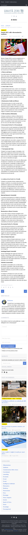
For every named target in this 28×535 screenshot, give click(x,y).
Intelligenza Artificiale (6, 398)
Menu (15, 20)
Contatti (7, 2)
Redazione (5, 36)
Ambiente (8, 25)
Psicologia (5, 495)
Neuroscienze (6, 490)
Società (5, 500)
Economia (5, 476)
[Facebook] (12, 16)
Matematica (6, 486)
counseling (6, 474)
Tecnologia (18, 398)
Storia (4, 504)
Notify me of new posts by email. (10, 350)
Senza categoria (7, 497)
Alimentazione (7, 465)
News (14, 398)
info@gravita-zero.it (8, 529)
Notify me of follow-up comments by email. (12, 348)
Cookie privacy (13, 2)
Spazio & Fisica (7, 502)
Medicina (5, 488)
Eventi (4, 479)
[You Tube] (16, 16)
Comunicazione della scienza (10, 469)
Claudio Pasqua (7, 404)
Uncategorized (7, 509)
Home (2, 2)
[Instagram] (14, 16)
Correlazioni (6, 472)
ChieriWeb (15, 530)
